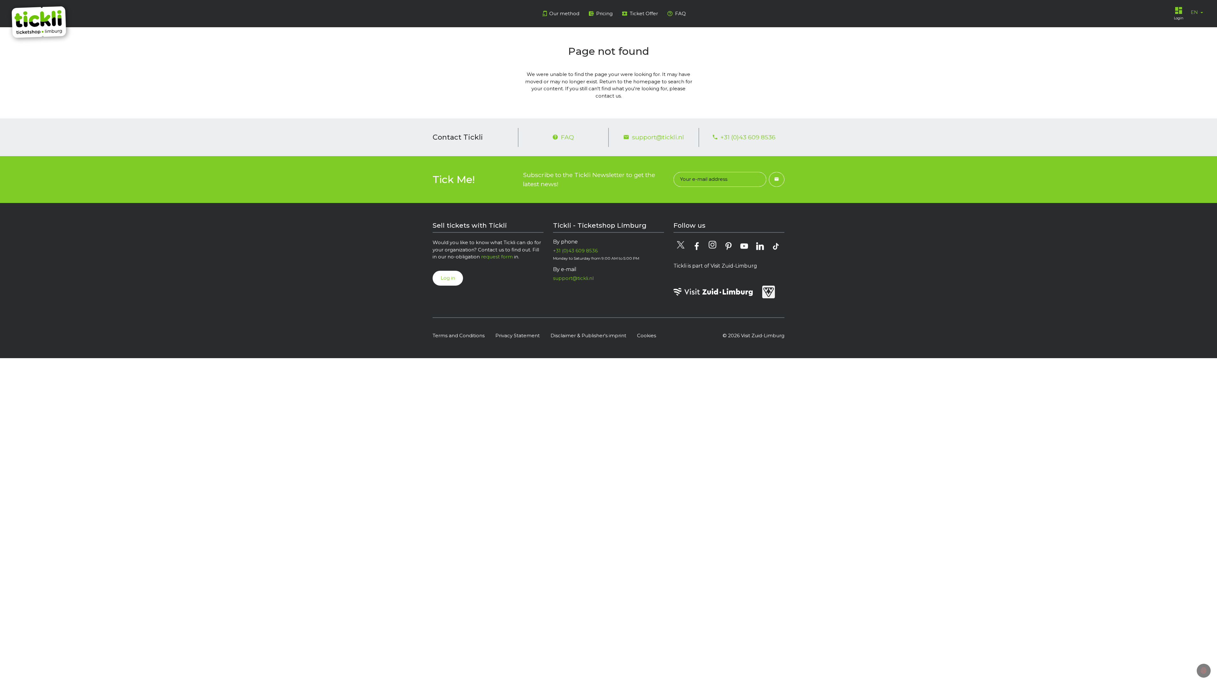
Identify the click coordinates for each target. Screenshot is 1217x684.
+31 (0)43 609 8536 (748, 137)
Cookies (646, 335)
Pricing (604, 13)
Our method (564, 13)
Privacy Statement (517, 335)
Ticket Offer (644, 13)
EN (1195, 12)
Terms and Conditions (459, 335)
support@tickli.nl (658, 137)
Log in (448, 278)
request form (497, 257)
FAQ (680, 13)
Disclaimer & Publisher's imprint (588, 335)
